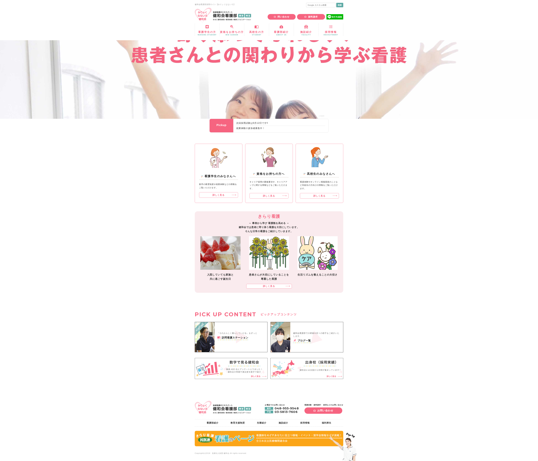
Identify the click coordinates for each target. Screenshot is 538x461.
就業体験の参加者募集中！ (250, 128)
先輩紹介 (261, 423)
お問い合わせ (325, 410)
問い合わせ (283, 17)
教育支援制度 (238, 423)
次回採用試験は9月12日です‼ (252, 123)
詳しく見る (218, 195)
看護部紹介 (213, 423)
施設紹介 (283, 423)
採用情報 (305, 423)
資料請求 (313, 17)
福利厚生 (326, 423)
